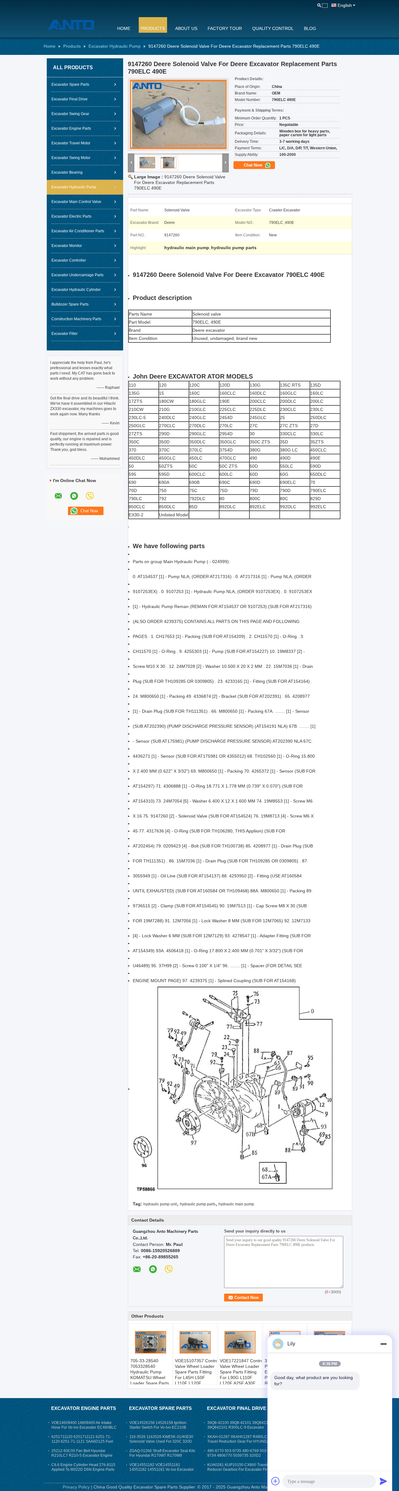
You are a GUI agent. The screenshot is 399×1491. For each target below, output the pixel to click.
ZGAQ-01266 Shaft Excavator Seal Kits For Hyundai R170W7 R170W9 (162, 1453)
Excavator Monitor (66, 246)
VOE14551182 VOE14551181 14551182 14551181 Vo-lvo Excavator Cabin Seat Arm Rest (161, 1469)
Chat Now (253, 165)
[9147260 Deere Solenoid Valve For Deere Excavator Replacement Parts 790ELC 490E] (178, 114)
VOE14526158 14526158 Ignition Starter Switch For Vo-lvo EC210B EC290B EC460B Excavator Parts (157, 1427)
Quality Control (273, 28)
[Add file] (275, 1481)
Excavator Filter (64, 333)
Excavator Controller (68, 260)
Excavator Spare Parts (70, 84)
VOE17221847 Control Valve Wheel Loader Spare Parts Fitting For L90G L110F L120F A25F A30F (241, 1372)
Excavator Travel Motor (70, 143)
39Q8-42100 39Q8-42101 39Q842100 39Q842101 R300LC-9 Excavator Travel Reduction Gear (239, 1427)
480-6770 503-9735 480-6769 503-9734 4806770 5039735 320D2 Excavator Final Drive (237, 1455)
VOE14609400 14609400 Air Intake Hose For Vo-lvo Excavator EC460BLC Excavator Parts (84, 1427)
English (345, 5)
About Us (186, 28)
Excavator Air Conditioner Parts (77, 231)
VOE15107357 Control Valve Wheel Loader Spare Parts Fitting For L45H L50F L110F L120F (196, 1372)
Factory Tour (225, 28)
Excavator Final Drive (69, 99)
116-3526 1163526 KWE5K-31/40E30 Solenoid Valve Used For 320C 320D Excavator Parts (161, 1441)
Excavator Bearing (67, 172)
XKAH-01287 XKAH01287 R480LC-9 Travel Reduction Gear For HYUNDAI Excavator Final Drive (239, 1441)
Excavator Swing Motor (70, 158)
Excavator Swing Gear (70, 114)
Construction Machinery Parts (76, 319)
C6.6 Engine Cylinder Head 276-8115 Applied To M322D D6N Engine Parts (83, 1467)
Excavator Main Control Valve (76, 202)
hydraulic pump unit (160, 1204)
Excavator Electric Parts (71, 216)
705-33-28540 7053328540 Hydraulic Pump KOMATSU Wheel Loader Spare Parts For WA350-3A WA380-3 (149, 1377)
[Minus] (383, 1344)
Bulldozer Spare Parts (70, 304)
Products (153, 28)
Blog (310, 28)
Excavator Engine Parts (71, 128)
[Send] (383, 1481)
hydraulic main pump (236, 1204)
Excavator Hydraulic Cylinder (76, 289)
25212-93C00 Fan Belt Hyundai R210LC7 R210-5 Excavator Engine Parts (82, 1455)
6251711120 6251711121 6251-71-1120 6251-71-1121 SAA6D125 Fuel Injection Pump (82, 1441)
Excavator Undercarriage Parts (77, 275)
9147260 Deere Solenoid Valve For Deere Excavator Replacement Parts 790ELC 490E (179, 182)
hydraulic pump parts (197, 1204)
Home (123, 28)
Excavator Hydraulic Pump (115, 46)
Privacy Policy (76, 1486)
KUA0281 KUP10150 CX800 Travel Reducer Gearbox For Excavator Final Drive (239, 1469)
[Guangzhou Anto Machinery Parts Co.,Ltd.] (76, 24)
